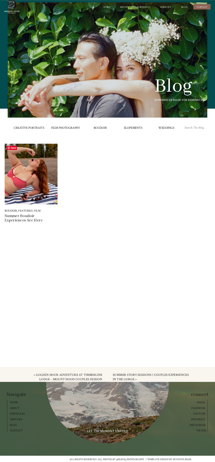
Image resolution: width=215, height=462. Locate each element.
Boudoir (11, 211)
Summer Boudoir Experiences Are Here (24, 218)
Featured (25, 211)
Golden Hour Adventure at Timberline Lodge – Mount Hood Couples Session (69, 377)
